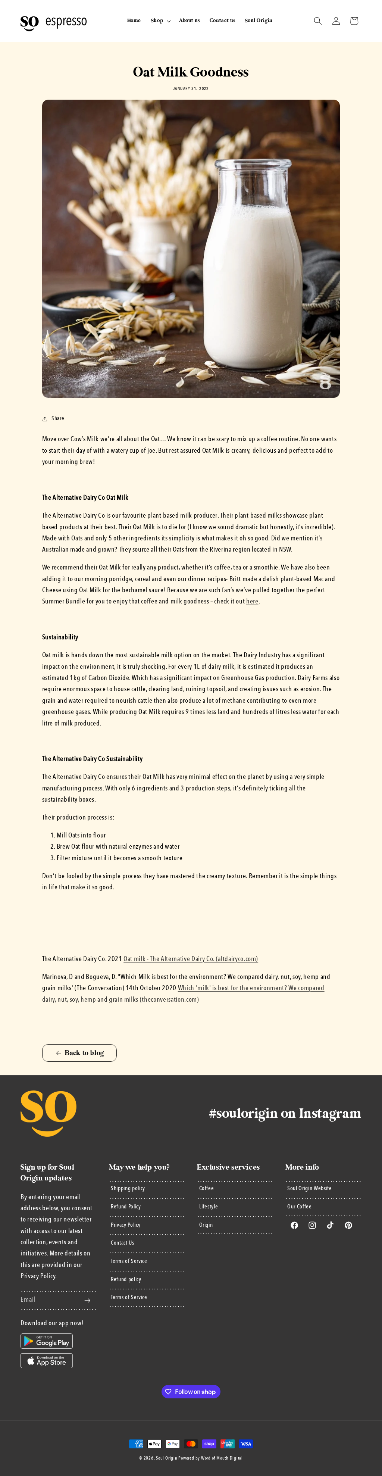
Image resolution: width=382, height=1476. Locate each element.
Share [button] (57, 419)
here (252, 602)
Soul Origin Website (309, 1189)
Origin (206, 1225)
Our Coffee (299, 1207)
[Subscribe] (87, 1300)
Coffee (206, 1189)
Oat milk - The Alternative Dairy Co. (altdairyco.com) (190, 959)
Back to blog (84, 1053)
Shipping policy (128, 1189)
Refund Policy (126, 1207)
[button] (160, 20)
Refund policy (126, 1280)
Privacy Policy (125, 1225)
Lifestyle (208, 1207)
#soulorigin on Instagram (285, 1113)
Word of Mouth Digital (222, 1458)
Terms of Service (129, 1261)
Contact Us (122, 1243)
